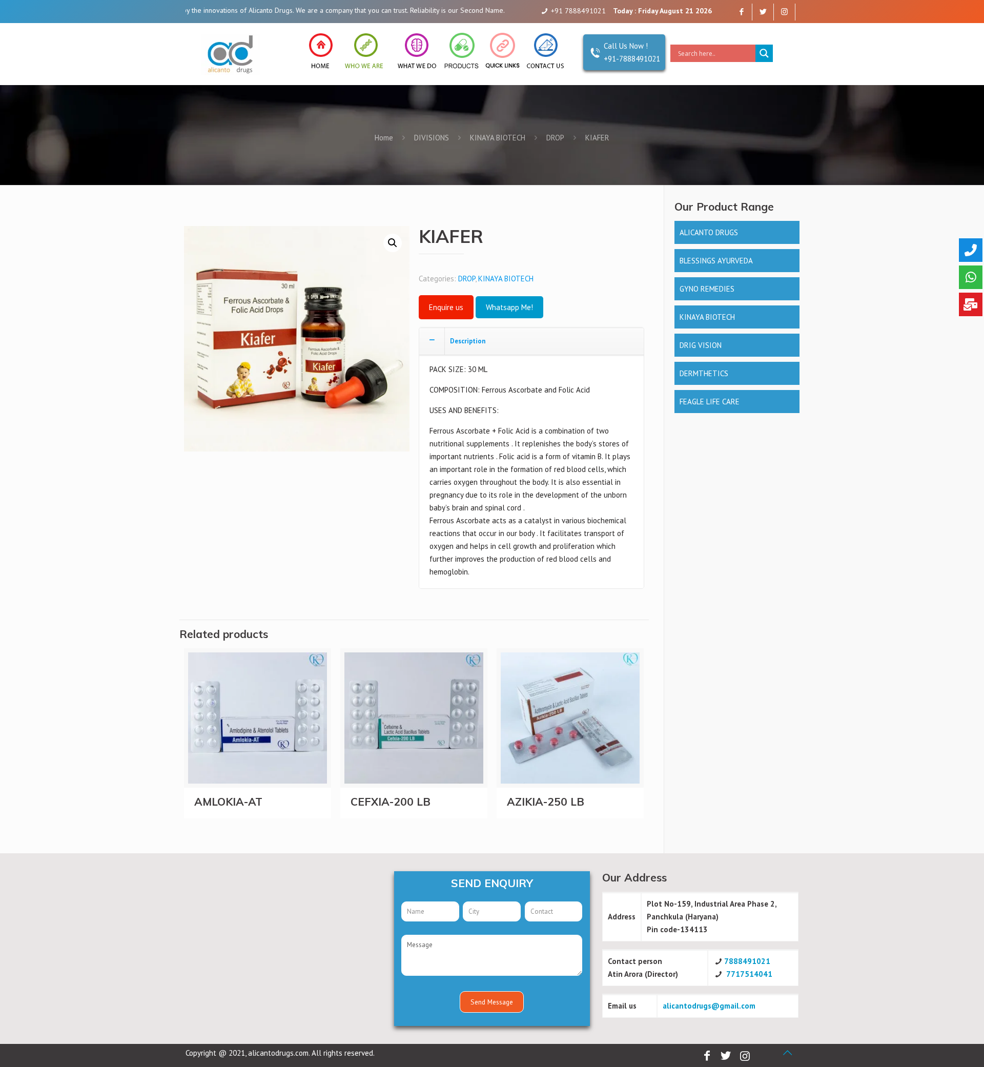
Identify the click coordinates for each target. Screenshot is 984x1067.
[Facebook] (741, 11)
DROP (555, 137)
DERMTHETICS (704, 373)
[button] (392, 243)
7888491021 (747, 961)
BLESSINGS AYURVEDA (716, 260)
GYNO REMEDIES (707, 289)
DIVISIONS (431, 137)
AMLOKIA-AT (228, 801)
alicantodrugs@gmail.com (709, 1006)
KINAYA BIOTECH (497, 137)
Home (384, 137)
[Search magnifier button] (764, 53)
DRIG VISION (701, 345)
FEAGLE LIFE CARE (710, 401)
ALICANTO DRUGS (709, 232)
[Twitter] (762, 11)
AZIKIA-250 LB (545, 801)
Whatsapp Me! (509, 307)
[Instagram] (784, 11)
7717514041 (749, 974)
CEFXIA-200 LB (390, 801)
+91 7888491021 (578, 10)
